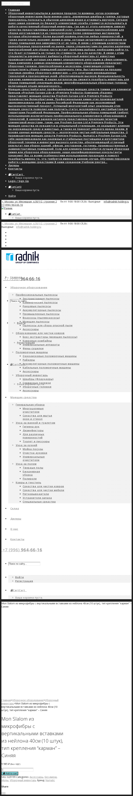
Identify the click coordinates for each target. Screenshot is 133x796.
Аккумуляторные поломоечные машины (51, 363)
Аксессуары (31, 329)
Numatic (50, 780)
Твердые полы (33, 467)
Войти (12, 195)
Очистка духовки (35, 453)
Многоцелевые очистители (33, 410)
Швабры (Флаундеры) (38, 379)
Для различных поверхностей (33, 436)
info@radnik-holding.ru (116, 201)
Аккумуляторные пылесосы (42, 310)
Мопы (4, 780)
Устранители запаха (37, 497)
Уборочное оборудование (28, 700)
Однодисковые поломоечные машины (50, 356)
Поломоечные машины (32, 352)
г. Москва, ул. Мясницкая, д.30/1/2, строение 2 (29, 201)
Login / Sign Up (18, 181)
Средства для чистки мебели (43, 490)
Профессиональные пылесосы (37, 294)
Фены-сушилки (33, 348)
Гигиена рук (31, 426)
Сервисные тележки (37, 383)
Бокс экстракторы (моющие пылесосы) (50, 337)
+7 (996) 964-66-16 (12, 205)
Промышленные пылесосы (41, 314)
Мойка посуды (33, 449)
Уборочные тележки (37, 386)
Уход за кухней (26, 445)
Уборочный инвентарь (32, 375)
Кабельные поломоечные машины (47, 367)
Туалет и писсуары (36, 441)
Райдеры (29, 360)
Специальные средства (39, 501)
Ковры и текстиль (28, 482)
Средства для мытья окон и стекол (37, 417)
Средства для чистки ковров (43, 486)
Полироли (30, 478)
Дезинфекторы (33, 430)
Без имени (51, 777)
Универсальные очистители (34, 458)
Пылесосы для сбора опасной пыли (48, 325)
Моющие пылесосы (36, 321)
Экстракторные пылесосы (41, 298)
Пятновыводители (36, 494)
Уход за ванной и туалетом (35, 422)
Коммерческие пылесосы (40, 302)
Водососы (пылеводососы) (41, 317)
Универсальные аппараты (41, 344)
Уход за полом (26, 463)
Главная (6, 700)
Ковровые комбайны (37, 340)
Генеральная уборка (30, 404)
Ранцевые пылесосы (37, 306)
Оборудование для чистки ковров (40, 333)
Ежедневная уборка (31, 473)
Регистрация (26, 342)
